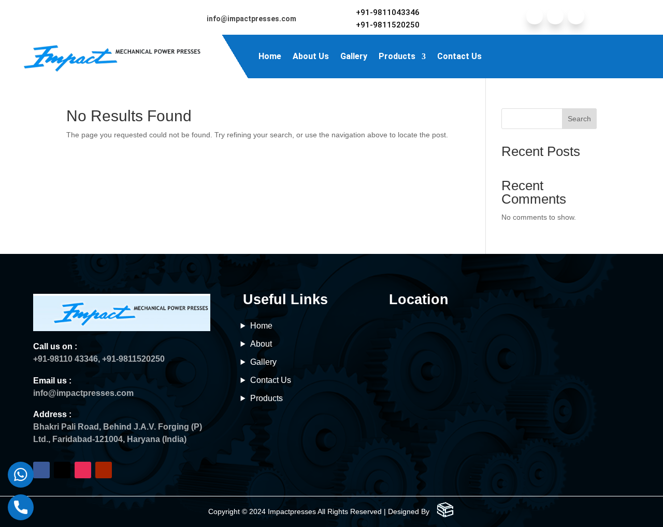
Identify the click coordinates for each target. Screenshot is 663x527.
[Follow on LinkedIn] (555, 16)
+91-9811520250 (388, 25)
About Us (311, 56)
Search (579, 119)
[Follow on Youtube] (103, 470)
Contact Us (459, 56)
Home (269, 56)
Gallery (353, 56)
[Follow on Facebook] (534, 16)
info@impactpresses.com (251, 19)
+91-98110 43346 (65, 358)
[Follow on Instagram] (576, 16)
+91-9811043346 (388, 12)
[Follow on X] (62, 470)
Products (397, 56)
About (261, 343)
